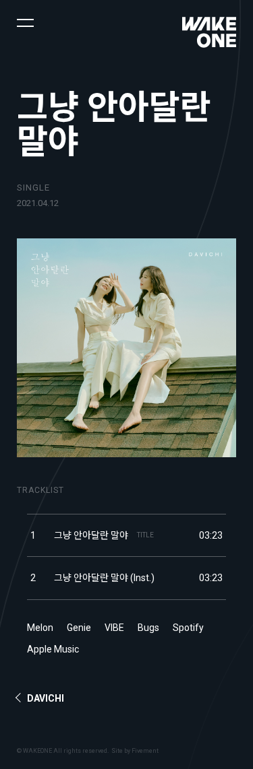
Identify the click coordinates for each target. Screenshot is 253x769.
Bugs (148, 627)
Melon (40, 627)
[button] (25, 22)
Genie (79, 627)
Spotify (188, 627)
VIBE (114, 627)
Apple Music (53, 649)
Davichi (45, 698)
